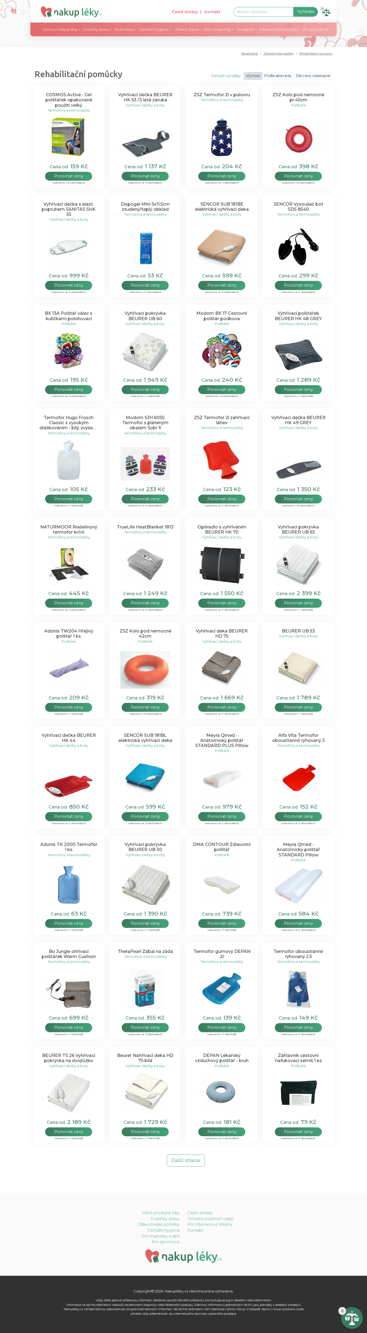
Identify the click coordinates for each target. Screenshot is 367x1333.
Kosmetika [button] (124, 29)
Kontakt (195, 1230)
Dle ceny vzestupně (313, 76)
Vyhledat (305, 11)
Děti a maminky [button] (217, 29)
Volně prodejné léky (160, 1212)
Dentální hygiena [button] (154, 29)
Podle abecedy (278, 76)
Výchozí (253, 76)
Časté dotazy (185, 11)
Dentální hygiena (163, 1230)
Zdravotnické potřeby (278, 53)
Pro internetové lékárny (210, 1224)
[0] (352, 1317)
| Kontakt (210, 11)
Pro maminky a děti (160, 1236)
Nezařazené (249, 53)
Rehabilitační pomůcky (316, 53)
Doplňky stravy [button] (96, 29)
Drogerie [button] (245, 29)
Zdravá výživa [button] (186, 29)
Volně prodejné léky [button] (60, 29)
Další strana (185, 1160)
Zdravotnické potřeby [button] (278, 29)
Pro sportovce (165, 1241)
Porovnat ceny (68, 176)
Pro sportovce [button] (315, 29)
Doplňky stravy (165, 1218)
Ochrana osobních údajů (211, 1218)
